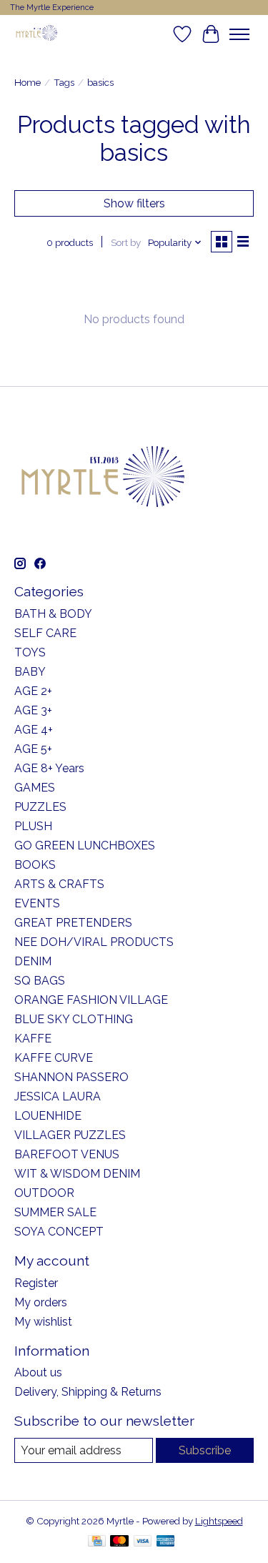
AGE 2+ (33, 691)
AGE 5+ (33, 749)
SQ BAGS (39, 980)
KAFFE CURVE (53, 1058)
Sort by (126, 242)
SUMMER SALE (55, 1212)
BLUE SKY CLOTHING (73, 1019)
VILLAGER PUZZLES (70, 1135)
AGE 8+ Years (49, 768)
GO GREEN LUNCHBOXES (84, 845)
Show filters (134, 203)
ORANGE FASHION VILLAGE (91, 1000)
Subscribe (205, 1450)
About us (38, 1372)
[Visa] (143, 1542)
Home (27, 82)
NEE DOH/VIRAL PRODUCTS (94, 942)
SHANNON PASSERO (71, 1077)
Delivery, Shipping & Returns (88, 1392)
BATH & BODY (53, 614)
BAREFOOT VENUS (66, 1154)
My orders (40, 1302)
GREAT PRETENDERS (73, 923)
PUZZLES (40, 807)
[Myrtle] (36, 34)
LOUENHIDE (47, 1116)
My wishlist (43, 1321)
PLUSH (33, 826)
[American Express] (166, 1542)
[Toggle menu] (239, 34)
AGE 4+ (33, 729)
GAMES (34, 787)
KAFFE (32, 1038)
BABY (30, 672)
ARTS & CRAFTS (59, 884)
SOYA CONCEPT (59, 1231)
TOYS (30, 652)
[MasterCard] (119, 1542)
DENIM (32, 961)
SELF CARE (45, 633)
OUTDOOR (44, 1193)
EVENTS (37, 903)
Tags (64, 82)
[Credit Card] (97, 1542)
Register (36, 1283)
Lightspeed (219, 1521)
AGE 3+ (33, 710)
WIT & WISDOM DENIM (77, 1173)
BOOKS (35, 865)
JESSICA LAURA (57, 1096)
